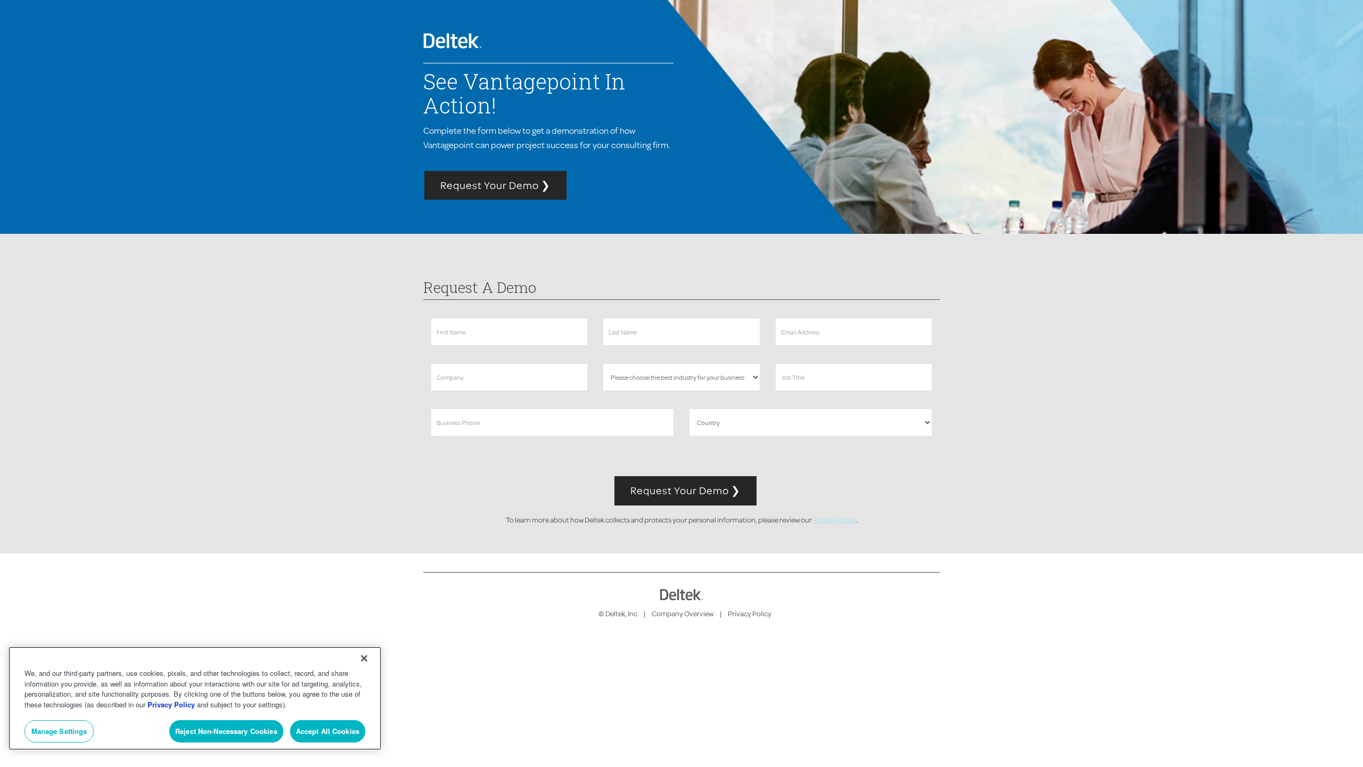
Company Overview (682, 613)
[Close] (364, 658)
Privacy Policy (834, 520)
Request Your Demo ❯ (495, 185)
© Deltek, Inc (617, 613)
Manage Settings (59, 731)
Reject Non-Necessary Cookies (226, 731)
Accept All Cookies (327, 731)
